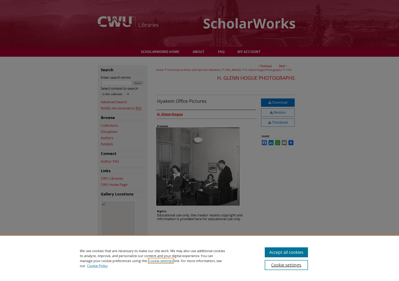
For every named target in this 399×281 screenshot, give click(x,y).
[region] (199, 258)
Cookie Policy (97, 266)
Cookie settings (161, 261)
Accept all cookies (286, 252)
